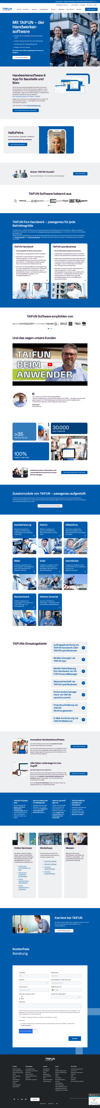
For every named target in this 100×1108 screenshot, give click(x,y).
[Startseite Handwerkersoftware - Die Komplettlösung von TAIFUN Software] (7, 9)
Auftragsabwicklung (29, 1069)
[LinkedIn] (14, 1099)
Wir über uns (74, 1071)
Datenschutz (43, 1103)
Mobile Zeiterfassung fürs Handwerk (31, 1077)
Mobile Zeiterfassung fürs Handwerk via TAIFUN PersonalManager (66, 671)
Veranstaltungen (59, 1083)
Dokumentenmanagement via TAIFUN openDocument (66, 695)
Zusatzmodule (16, 1086)
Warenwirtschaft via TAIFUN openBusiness (65, 683)
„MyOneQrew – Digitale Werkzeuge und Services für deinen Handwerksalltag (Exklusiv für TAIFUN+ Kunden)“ (47, 1)
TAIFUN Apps (15, 1081)
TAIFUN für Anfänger (50, 861)
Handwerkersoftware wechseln (60, 1080)
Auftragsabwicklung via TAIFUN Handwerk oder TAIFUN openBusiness (66, 648)
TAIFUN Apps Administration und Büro (24, 868)
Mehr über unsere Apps (78, 773)
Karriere (79, 9)
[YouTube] (22, 1099)
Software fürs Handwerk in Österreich (77, 1073)
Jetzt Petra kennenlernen (18, 144)
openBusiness (34, 237)
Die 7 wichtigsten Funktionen (77, 1081)
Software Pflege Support (60, 1071)
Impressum (50, 1103)
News (72, 1076)
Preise (56, 1069)
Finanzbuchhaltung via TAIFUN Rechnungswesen (66, 708)
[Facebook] (25, 1099)
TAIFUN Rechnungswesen (17, 1075)
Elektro (24, 96)
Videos (56, 1076)
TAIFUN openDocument (18, 1072)
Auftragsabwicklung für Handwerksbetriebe (50, 232)
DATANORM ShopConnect (61, 1088)
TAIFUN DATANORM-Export (61, 1086)
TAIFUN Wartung (16, 1079)
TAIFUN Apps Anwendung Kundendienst (22, 874)
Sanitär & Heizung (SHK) (47, 1077)
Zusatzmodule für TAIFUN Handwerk (50, 506)
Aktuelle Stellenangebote (64, 931)
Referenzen (61, 9)
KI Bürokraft (28, 1072)
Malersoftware (46, 1074)
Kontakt (35, 1099)
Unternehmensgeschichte (77, 1069)
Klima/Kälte (18, 96)
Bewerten (73, 1079)
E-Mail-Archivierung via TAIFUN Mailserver (66, 719)
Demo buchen (91, 9)
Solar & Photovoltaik (47, 1079)
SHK (14, 96)
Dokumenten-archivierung (31, 1071)
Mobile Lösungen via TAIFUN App (64, 659)
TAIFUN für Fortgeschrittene (49, 868)
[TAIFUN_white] (50, 1059)
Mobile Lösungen (29, 1074)
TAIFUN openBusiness (17, 1071)
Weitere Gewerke (47, 1081)
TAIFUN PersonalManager (17, 1084)
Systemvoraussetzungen (61, 1072)
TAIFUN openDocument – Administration (24, 881)
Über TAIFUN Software (79, 746)
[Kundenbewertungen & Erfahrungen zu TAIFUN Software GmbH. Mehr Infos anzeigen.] (94, 1099)
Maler (31, 96)
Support (57, 1074)
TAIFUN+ (19, 9)
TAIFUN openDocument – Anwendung (24, 887)
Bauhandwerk (46, 1069)
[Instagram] (18, 1099)
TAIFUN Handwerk (17, 1069)
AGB (57, 1103)
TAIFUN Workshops (59, 1085)
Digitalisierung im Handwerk (61, 1090)
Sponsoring (73, 1078)
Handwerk (20, 237)
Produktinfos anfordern (21, 57)
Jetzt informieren (80, 174)
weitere (38, 96)
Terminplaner (58, 1078)
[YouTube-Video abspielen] (50, 364)
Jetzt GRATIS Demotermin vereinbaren (25, 110)
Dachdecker (46, 1071)
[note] (95, 65)
